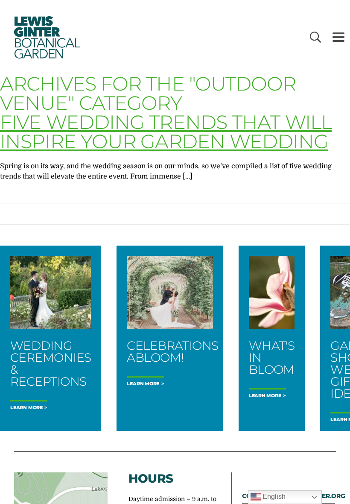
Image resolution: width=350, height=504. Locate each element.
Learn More (26, 407)
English (273, 496)
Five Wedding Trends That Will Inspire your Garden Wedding (166, 131)
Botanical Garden (46, 37)
